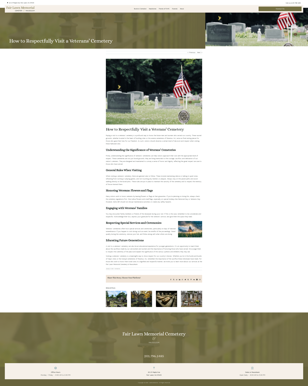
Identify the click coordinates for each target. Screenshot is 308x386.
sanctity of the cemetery (172, 182)
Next (199, 52)
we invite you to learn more (173, 262)
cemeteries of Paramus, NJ (166, 138)
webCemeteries (153, 382)
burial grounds (139, 159)
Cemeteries (117, 268)
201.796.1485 (154, 356)
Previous (192, 52)
